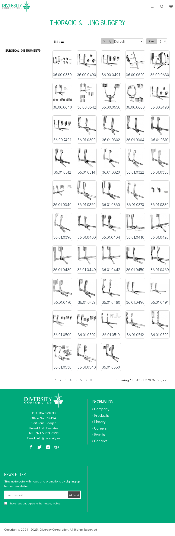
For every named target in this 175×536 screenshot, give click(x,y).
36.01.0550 (111, 367)
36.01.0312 (62, 172)
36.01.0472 (86, 302)
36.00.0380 (62, 74)
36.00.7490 (159, 107)
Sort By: (107, 41)
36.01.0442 (111, 269)
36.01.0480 (111, 302)
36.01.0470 (62, 302)
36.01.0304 (135, 139)
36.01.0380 (159, 204)
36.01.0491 (160, 302)
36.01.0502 (87, 334)
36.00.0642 (86, 107)
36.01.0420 (159, 237)
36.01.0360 (111, 204)
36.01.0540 (86, 367)
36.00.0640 (62, 107)
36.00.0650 (111, 107)
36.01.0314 (86, 172)
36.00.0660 (135, 107)
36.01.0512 (135, 334)
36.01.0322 (135, 172)
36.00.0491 (111, 74)
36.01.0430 (62, 269)
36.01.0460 (159, 269)
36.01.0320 (111, 172)
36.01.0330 (159, 172)
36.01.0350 (86, 204)
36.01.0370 (135, 204)
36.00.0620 (135, 74)
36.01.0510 (111, 334)
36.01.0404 (111, 237)
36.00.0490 (86, 74)
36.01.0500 (62, 334)
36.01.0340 (62, 204)
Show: (151, 41)
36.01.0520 (160, 334)
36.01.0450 (135, 269)
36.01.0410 (135, 237)
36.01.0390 (62, 237)
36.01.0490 (135, 302)
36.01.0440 (86, 269)
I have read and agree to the (34, 503)
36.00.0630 (159, 74)
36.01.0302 (111, 139)
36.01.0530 (62, 367)
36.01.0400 (86, 237)
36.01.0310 (159, 139)
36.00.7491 (62, 139)
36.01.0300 (86, 139)
